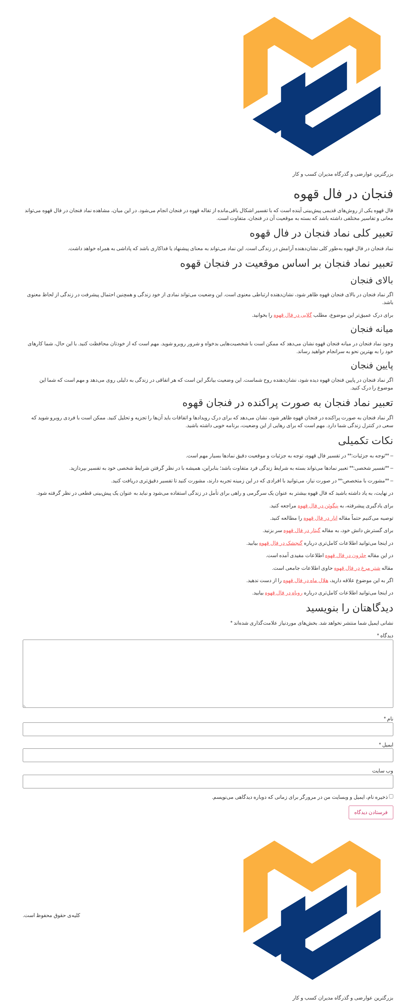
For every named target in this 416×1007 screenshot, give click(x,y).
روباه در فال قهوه (284, 592)
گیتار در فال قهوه (301, 530)
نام (388, 718)
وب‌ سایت (382, 770)
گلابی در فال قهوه (293, 315)
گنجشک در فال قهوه (281, 543)
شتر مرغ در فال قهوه (357, 568)
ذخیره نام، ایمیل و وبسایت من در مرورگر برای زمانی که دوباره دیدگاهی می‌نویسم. (300, 797)
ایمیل (386, 744)
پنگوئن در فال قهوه (318, 505)
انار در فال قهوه (320, 518)
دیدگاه (385, 635)
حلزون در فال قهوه (345, 555)
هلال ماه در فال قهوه (305, 580)
